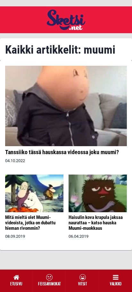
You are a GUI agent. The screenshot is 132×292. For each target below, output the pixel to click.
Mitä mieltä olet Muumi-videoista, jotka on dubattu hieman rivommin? (30, 222)
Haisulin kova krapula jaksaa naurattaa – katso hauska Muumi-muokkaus (96, 222)
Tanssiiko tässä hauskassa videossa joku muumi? (62, 152)
